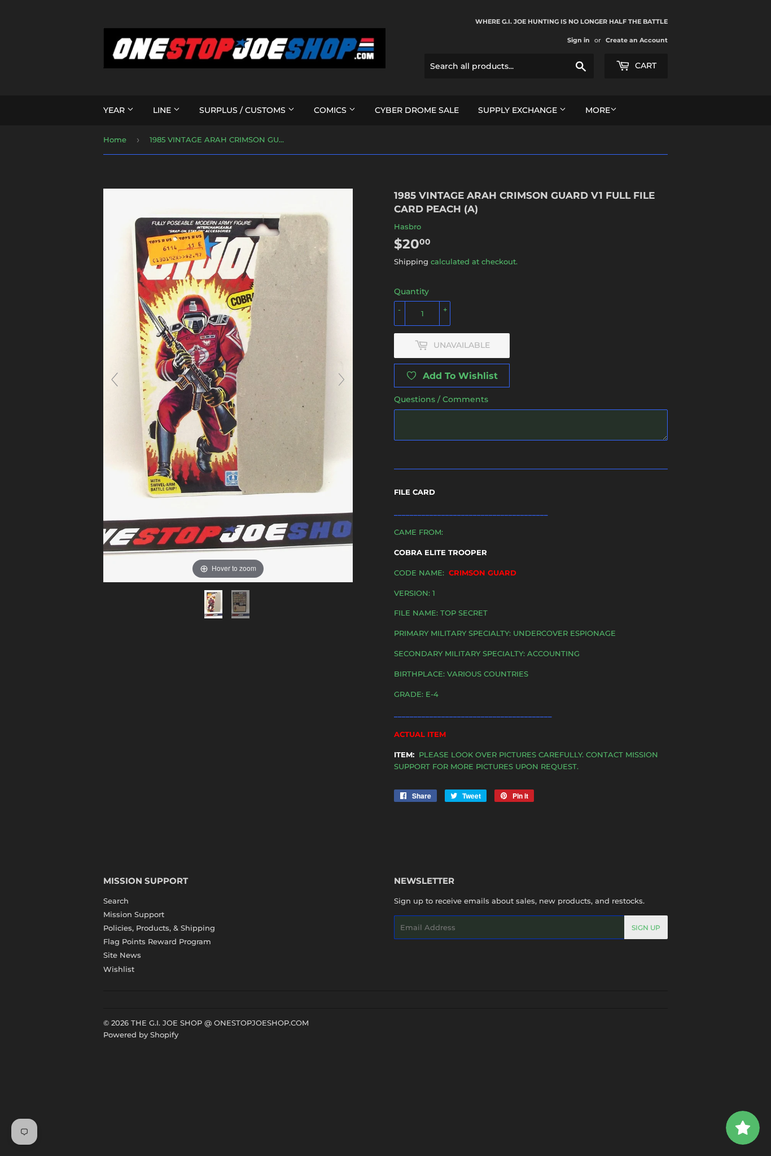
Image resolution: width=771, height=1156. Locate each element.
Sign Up (646, 927)
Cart (644, 65)
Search (116, 900)
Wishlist (118, 969)
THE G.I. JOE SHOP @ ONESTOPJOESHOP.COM (220, 1022)
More (597, 110)
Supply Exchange (518, 110)
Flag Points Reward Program (157, 941)
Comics (331, 110)
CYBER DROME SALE (417, 110)
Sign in (578, 40)
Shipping (411, 261)
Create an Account (637, 40)
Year (115, 110)
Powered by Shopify (140, 1034)
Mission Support (133, 914)
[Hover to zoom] (228, 384)
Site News (122, 954)
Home (114, 139)
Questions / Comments (441, 399)
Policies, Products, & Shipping (159, 927)
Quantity (411, 291)
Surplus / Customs (243, 110)
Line (163, 110)
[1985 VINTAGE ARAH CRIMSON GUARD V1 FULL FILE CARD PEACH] (214, 604)
